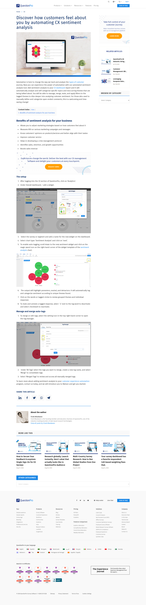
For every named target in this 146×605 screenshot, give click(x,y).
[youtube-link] (88, 500)
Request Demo (53, 167)
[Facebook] (27, 398)
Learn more (114, 36)
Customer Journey (100, 534)
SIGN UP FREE (123, 6)
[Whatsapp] (41, 398)
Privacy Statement (63, 593)
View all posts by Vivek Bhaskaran (43, 423)
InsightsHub (39, 531)
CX (24, 12)
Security (18, 527)
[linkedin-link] (84, 500)
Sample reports (20, 515)
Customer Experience (41, 515)
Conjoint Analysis (100, 515)
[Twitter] (34, 398)
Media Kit (124, 529)
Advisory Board (126, 522)
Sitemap (52, 593)
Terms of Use (75, 593)
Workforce (39, 517)
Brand (123, 527)
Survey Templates (60, 519)
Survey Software (40, 512)
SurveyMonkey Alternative (80, 528)
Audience (38, 522)
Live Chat (110, 500)
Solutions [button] (67, 6)
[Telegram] (49, 398)
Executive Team (126, 515)
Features (88, 6)
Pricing (96, 6)
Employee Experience (101, 532)
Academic (76, 517)
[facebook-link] (76, 500)
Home (18, 12)
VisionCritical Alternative (80, 530)
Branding (18, 519)
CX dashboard (59, 88)
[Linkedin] (20, 398)
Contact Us (124, 531)
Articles (58, 515)
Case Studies (59, 522)
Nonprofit (76, 515)
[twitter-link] (80, 500)
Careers (124, 524)
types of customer (76, 82)
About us (124, 512)
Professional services (22, 524)
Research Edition (40, 527)
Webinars (58, 527)
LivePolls (38, 529)
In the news (125, 517)
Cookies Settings (86, 593)
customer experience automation (75, 381)
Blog (57, 512)
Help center (99, 500)
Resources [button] (78, 6)
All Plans (76, 512)
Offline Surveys (100, 520)
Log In (127, 1)
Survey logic (19, 517)
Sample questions (21, 512)
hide (32, 110)
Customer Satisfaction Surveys (104, 522)
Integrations (19, 522)
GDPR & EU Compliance (102, 529)
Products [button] (57, 6)
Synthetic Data (99, 536)
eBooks (58, 517)
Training (58, 524)
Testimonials (125, 519)
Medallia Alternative (79, 532)
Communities (39, 519)
